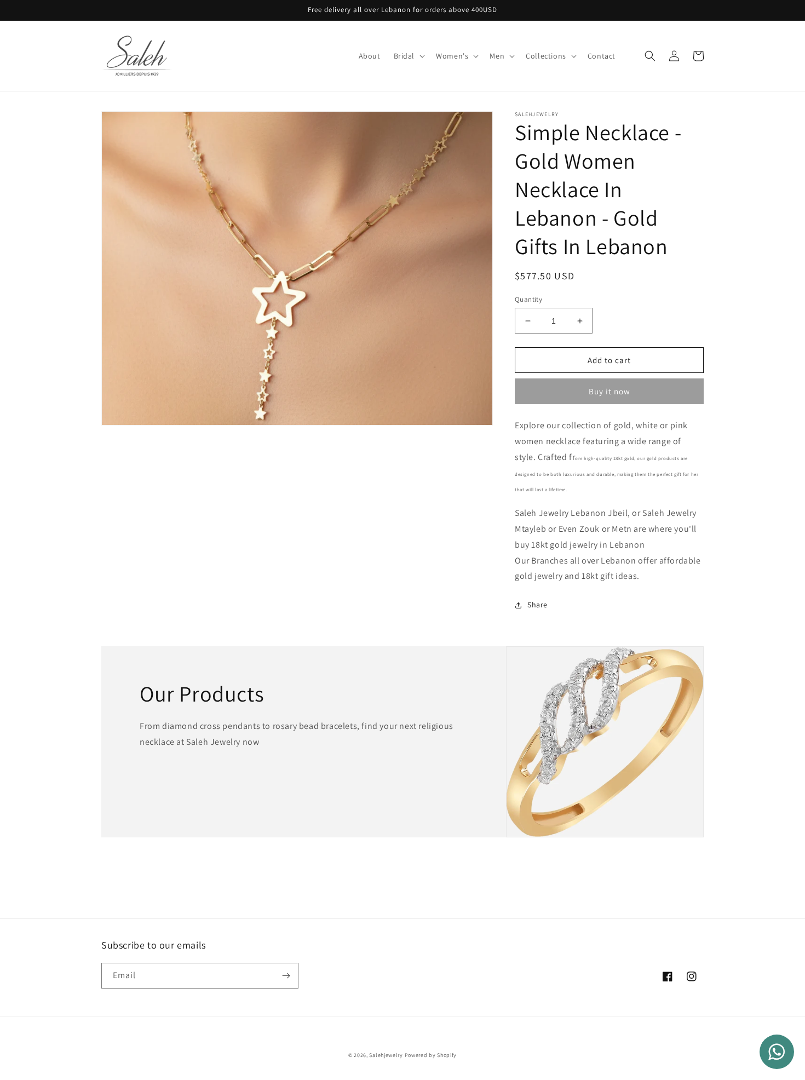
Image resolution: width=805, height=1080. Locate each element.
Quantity (528, 299)
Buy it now (609, 391)
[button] (408, 55)
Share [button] (537, 605)
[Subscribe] (286, 976)
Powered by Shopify (431, 1055)
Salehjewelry (386, 1055)
